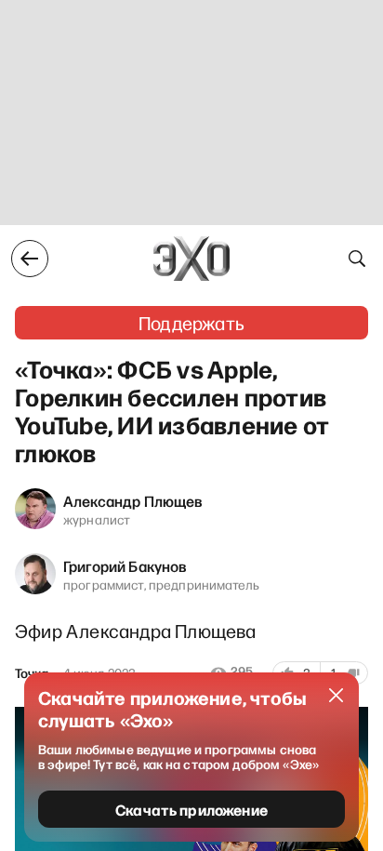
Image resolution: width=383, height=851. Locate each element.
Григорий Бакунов (125, 565)
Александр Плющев (133, 500)
